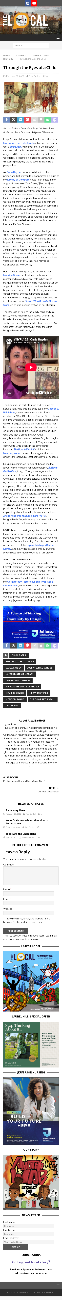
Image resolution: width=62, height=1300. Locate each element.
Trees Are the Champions (21, 833)
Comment (8, 864)
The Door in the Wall (42, 699)
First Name (9, 1222)
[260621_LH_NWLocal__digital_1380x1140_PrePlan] (31, 1065)
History (21, 55)
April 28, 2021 (11, 837)
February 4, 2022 (13, 827)
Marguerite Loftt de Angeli (18, 143)
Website (7, 909)
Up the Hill (12, 705)
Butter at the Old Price (20, 661)
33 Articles (10, 724)
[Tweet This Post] (13, 120)
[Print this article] (41, 120)
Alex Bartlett (35, 76)
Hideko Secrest (28, 837)
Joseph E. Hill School (39, 668)
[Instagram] (28, 3)
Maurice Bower (12, 275)
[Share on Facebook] (6, 120)
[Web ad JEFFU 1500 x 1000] (31, 640)
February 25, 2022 (15, 76)
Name (6, 889)
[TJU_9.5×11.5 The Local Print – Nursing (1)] (31, 1143)
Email (6, 899)
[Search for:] (31, 45)
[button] (57, 37)
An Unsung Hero (15, 810)
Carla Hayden (14, 172)
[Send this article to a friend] (34, 120)
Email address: (11, 1238)
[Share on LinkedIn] (20, 120)
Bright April (19, 655)
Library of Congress (18, 179)
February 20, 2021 (13, 814)
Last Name (9, 1230)
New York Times (39, 693)
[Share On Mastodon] (54, 120)
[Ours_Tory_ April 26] (31, 1208)
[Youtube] (34, 3)
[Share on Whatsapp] (47, 120)
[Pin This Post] (27, 120)
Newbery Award (12, 453)
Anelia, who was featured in (24, 516)
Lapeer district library (19, 674)
